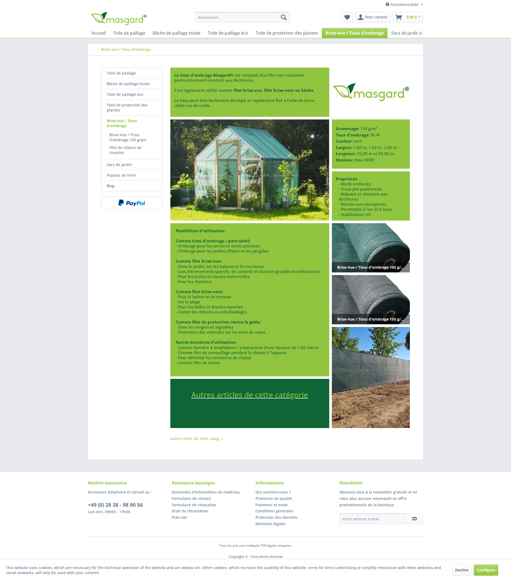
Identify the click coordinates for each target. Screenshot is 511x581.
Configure (486, 569)
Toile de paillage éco (125, 94)
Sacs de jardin (119, 164)
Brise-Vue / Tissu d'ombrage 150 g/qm (127, 137)
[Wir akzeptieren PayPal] (131, 203)
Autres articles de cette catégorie (249, 394)
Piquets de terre (121, 175)
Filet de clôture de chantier (125, 150)
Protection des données (277, 517)
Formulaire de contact (191, 498)
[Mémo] (347, 17)
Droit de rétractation (190, 510)
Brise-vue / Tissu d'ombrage (122, 123)
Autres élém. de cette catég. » (196, 438)
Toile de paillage (121, 73)
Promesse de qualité (274, 498)
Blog (110, 185)
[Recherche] (283, 17)
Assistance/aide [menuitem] (404, 4)
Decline (461, 569)
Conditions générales (274, 510)
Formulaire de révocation (194, 504)
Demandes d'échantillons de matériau (206, 492)
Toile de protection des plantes (127, 107)
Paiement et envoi (272, 504)
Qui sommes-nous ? (273, 492)
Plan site (179, 517)
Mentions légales (271, 523)
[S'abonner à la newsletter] (414, 518)
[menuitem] (242, 17)
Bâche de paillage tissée (128, 83)
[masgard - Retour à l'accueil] (118, 18)
